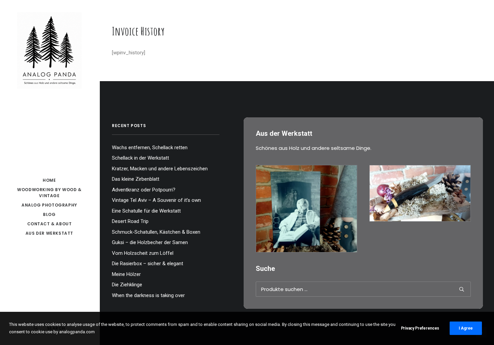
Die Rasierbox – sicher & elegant (147, 264)
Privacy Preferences (420, 328)
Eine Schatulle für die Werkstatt (146, 211)
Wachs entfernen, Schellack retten (150, 148)
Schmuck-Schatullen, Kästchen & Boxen (156, 232)
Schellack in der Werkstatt (140, 158)
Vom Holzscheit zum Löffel (142, 253)
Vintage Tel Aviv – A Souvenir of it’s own (156, 200)
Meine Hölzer (126, 274)
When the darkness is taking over (148, 295)
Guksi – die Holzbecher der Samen (150, 242)
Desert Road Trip (130, 221)
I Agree (466, 328)
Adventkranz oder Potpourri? (143, 190)
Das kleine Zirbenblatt (135, 179)
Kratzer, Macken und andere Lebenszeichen (160, 169)
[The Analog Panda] (49, 51)
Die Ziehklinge (127, 285)
